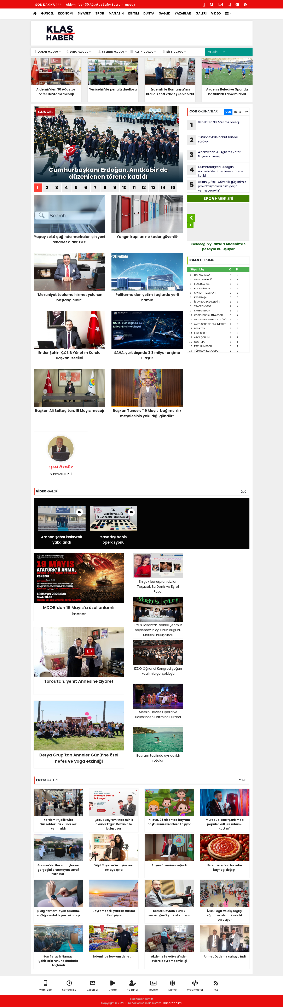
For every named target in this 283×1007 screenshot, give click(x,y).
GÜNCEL (47, 13)
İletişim (153, 990)
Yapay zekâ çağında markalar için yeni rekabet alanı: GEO (109, 4)
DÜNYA (148, 13)
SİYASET (84, 13)
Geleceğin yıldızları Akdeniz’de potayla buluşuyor (218, 246)
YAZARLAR (183, 13)
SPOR (99, 13)
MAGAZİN (116, 13)
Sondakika (69, 990)
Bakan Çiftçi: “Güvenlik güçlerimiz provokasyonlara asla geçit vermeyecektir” (217, 186)
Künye (172, 990)
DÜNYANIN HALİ (60, 470)
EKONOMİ (65, 13)
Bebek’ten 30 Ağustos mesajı (214, 125)
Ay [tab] (246, 111)
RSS (216, 990)
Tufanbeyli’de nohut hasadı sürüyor (214, 140)
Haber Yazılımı (172, 1003)
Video (113, 990)
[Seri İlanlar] (229, 4)
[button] (228, 13)
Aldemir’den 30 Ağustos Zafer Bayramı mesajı (215, 154)
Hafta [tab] (237, 111)
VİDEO (216, 13)
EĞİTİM (133, 13)
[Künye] (237, 4)
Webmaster (195, 990)
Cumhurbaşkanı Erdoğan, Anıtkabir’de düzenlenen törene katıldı (108, 173)
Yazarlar (132, 990)
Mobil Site (45, 990)
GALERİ (201, 13)
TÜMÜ (242, 491)
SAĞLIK (164, 13)
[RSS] (245, 4)
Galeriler (92, 990)
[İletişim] (220, 4)
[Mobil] (204, 4)
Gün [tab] (228, 111)
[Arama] (212, 4)
